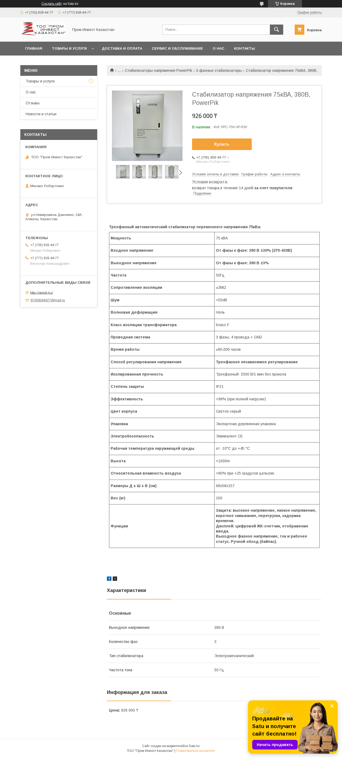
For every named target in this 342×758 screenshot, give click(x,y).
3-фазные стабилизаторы (219, 70)
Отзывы (33, 103)
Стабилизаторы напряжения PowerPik (158, 70)
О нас (218, 48)
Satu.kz (194, 746)
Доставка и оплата (122, 48)
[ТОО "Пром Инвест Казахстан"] (43, 35)
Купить (222, 144)
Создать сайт (51, 4)
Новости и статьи (41, 114)
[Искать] (276, 30)
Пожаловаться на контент (195, 751)
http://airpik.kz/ (41, 292)
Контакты (244, 48)
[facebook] (109, 579)
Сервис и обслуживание (177, 48)
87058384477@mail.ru (47, 300)
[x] (115, 579)
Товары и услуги (69, 48)
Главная (33, 48)
